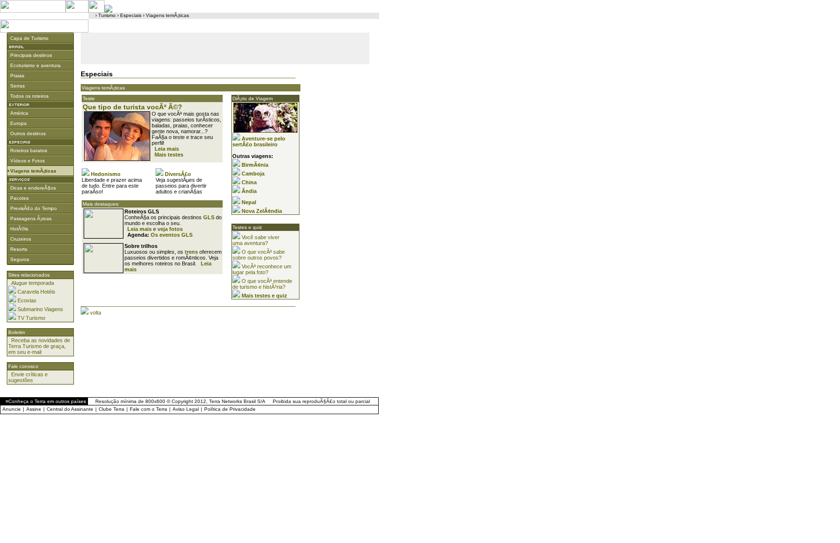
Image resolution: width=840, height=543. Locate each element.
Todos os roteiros (29, 96)
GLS (208, 217)
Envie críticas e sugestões (28, 377)
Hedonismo (106, 174)
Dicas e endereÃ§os (33, 188)
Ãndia (249, 191)
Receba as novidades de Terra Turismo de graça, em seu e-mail (39, 346)
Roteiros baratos (28, 150)
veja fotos (170, 229)
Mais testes (169, 155)
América (19, 113)
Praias (17, 75)
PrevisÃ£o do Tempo (33, 208)
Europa (18, 123)
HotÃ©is (19, 228)
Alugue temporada (32, 283)
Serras (17, 85)
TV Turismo (31, 318)
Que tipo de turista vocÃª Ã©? (132, 107)
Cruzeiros (20, 239)
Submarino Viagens (40, 309)
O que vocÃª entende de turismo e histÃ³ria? (262, 284)
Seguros (19, 259)
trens (191, 252)
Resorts (18, 249)
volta (95, 312)
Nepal (249, 202)
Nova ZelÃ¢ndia (262, 211)
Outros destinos (28, 133)
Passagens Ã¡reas (31, 218)
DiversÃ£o (178, 174)
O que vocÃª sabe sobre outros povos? (258, 255)
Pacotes (19, 198)
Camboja (253, 173)
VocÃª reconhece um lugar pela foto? (261, 269)
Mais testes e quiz (264, 295)
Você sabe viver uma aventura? (256, 240)
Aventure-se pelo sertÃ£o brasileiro (258, 141)
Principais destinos (31, 55)
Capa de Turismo (29, 38)
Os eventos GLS (171, 235)
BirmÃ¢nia (255, 165)
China (249, 182)
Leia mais (167, 149)
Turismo (107, 15)
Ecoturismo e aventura (35, 65)
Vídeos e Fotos (27, 160)
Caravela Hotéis (36, 292)
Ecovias (27, 300)
